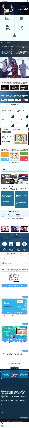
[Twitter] (22, 418)
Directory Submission (11, 400)
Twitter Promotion (11, 405)
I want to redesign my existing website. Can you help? (7, 204)
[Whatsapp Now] (1, 423)
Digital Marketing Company (16, 413)
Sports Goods (17, 169)
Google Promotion (4, 355)
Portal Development (4, 395)
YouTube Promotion (17, 406)
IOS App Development (16, 409)
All (3, 169)
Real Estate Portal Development (6, 396)
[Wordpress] (27, 418)
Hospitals (22, 170)
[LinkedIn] (24, 418)
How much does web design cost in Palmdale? (6, 192)
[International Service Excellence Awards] (24, 228)
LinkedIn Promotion (4, 406)
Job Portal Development (15, 396)
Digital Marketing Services (12, 355)
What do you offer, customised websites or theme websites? (21, 199)
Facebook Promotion (4, 405)
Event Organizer (16, 170)
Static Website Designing (4, 379)
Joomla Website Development (16, 385)
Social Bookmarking (19, 401)
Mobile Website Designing (13, 382)
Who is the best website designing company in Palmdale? (21, 207)
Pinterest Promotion (11, 406)
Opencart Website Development (6, 390)
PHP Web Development (22, 386)
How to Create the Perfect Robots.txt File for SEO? (14, 312)
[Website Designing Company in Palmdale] (3, 132)
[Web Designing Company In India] (5, 228)
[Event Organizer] (23, 176)
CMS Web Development (14, 386)
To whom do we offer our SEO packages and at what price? (21, 196)
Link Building (16, 400)
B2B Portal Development (23, 396)
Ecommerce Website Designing (23, 382)
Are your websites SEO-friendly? (5, 201)
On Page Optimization (4, 401)
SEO (1, 399)
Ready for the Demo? (5, 141)
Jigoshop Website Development (19, 392)
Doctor (6, 170)
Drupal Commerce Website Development (18, 393)
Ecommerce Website (4, 387)
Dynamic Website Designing (13, 379)
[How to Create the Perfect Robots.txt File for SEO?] (14, 305)
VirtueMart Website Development (6, 393)
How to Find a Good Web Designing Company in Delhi (14, 339)
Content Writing (21, 400)
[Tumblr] (26, 418)
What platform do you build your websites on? (21, 203)
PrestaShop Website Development (17, 390)
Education (10, 170)
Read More (3, 55)
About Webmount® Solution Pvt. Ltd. (6, 413)
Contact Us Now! (14, 368)
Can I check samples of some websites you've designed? (20, 192)
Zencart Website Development (16, 389)
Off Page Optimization (11, 401)
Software (2, 408)
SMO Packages (23, 406)
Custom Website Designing (5, 382)
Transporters (23, 169)
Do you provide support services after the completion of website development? (7, 196)
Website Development (4, 383)
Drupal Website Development (5, 386)
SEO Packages (9, 402)
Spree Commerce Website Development (7, 392)
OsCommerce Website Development (6, 391)
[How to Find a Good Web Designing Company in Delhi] (14, 332)
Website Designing (19, 46)
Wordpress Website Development (6, 385)
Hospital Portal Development (5, 397)
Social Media (3, 361)
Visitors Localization (14, 419)
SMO (1, 404)
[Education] (14, 176)
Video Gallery (23, 413)
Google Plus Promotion (18, 405)
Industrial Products (9, 169)
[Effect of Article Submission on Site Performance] (14, 278)
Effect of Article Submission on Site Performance (14, 285)
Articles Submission (4, 400)
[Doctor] (5, 176)
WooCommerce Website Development (19, 391)
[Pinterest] (23, 418)
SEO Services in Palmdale (12, 52)
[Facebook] (20, 418)
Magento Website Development (5, 389)
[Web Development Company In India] (14, 228)
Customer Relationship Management (6, 409)
